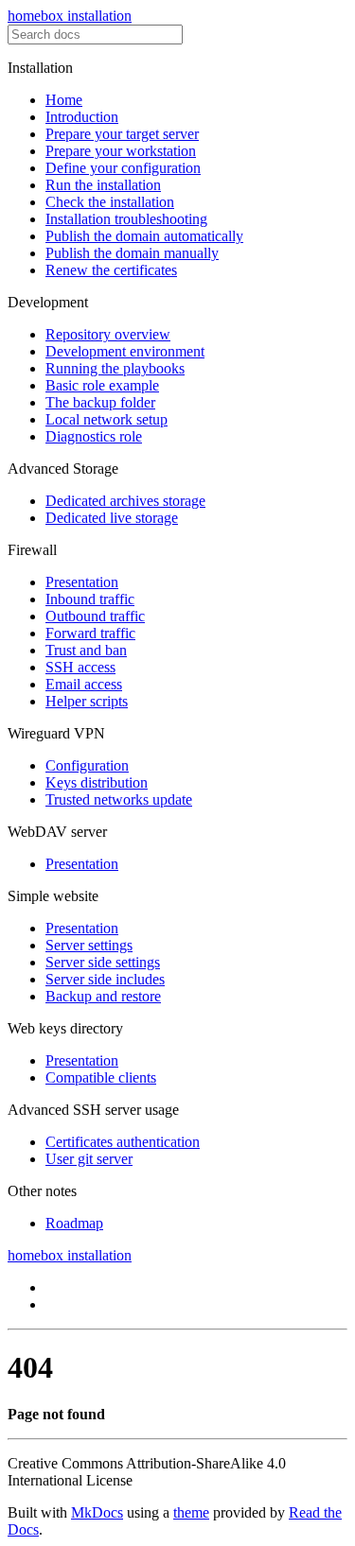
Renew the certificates (111, 270)
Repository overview (107, 334)
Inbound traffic (89, 599)
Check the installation (109, 202)
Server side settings (102, 962)
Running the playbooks (115, 368)
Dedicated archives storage (125, 501)
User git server (89, 1159)
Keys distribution (96, 782)
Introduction (81, 117)
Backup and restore (103, 996)
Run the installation (103, 185)
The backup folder (100, 402)
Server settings (89, 945)
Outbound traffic (95, 616)
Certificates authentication (122, 1142)
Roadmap (74, 1223)
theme (191, 1512)
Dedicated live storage (111, 518)
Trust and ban (86, 650)
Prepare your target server (122, 134)
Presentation (81, 582)
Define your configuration (123, 168)
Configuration (87, 765)
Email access (83, 684)
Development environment (124, 351)
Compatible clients (100, 1077)
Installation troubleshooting (126, 219)
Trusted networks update (118, 799)
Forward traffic (90, 633)
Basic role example (102, 385)
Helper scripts (86, 701)
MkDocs (97, 1512)
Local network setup (106, 419)
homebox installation (70, 16)
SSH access (80, 667)
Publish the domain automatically (144, 236)
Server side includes (105, 979)
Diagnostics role (93, 436)
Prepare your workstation (120, 151)
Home (63, 100)
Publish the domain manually (132, 253)
